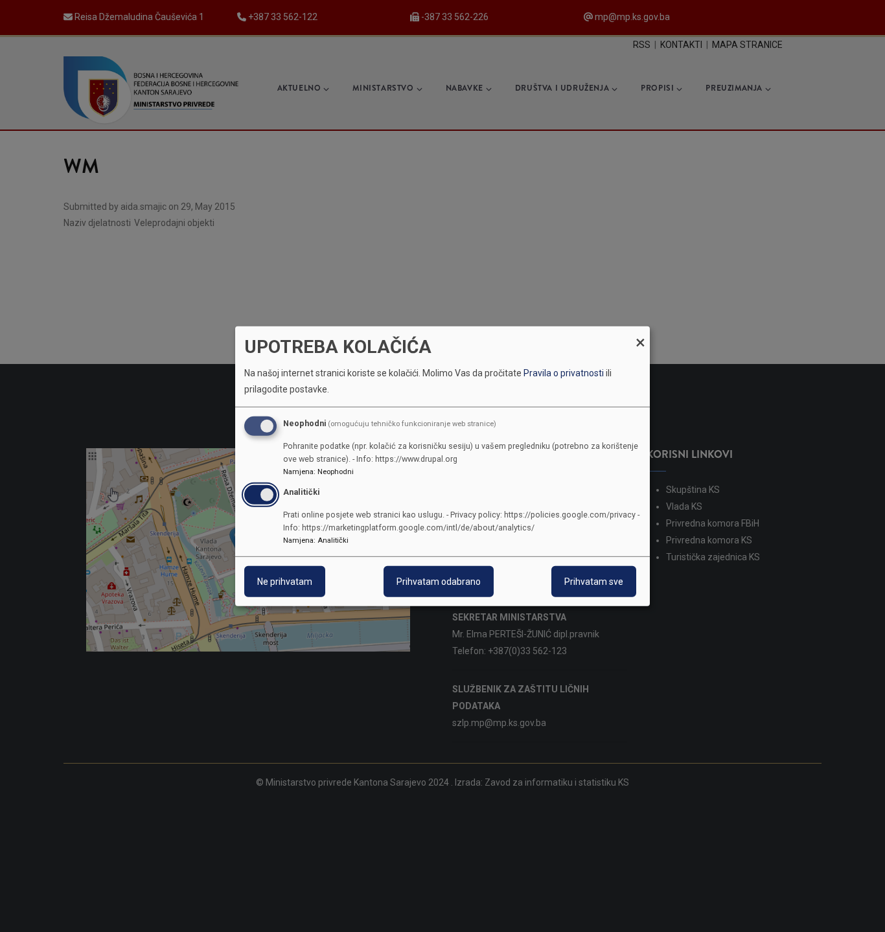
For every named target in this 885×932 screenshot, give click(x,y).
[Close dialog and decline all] (640, 334)
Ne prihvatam (284, 581)
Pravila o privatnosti (563, 373)
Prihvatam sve (593, 581)
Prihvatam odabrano (439, 581)
